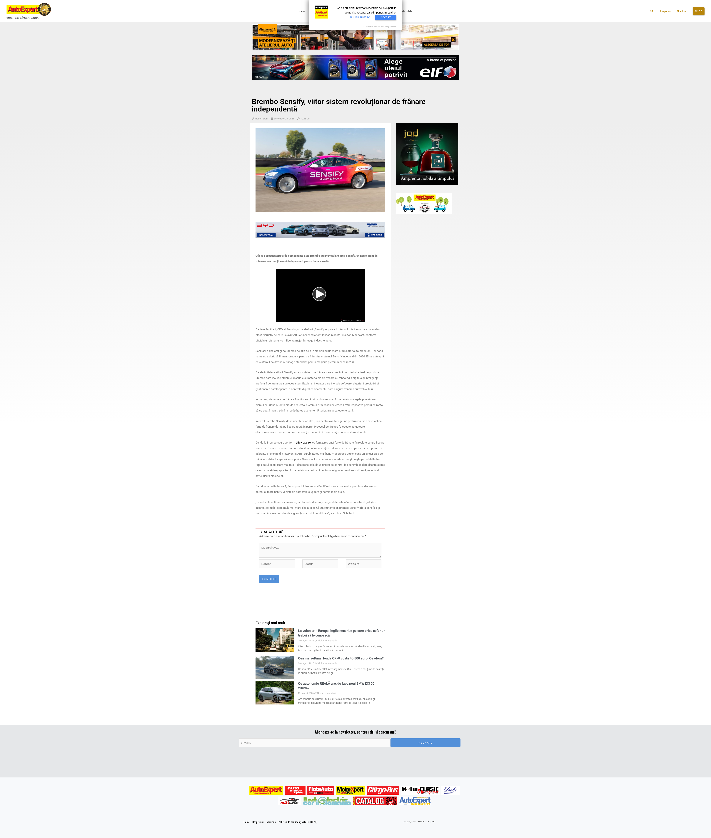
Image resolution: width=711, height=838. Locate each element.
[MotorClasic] (420, 790)
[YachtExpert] (450, 790)
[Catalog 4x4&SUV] (375, 801)
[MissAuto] (289, 801)
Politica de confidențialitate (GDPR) (297, 822)
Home (246, 822)
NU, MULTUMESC (360, 17)
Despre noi (258, 822)
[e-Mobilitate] (327, 801)
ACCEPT (386, 17)
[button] (652, 11)
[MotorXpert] (350, 790)
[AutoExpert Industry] (415, 801)
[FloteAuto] (320, 790)
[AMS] (295, 790)
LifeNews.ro (303, 442)
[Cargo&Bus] (383, 790)
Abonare (426, 742)
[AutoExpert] (266, 790)
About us (271, 822)
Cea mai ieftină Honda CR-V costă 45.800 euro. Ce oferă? (341, 658)
